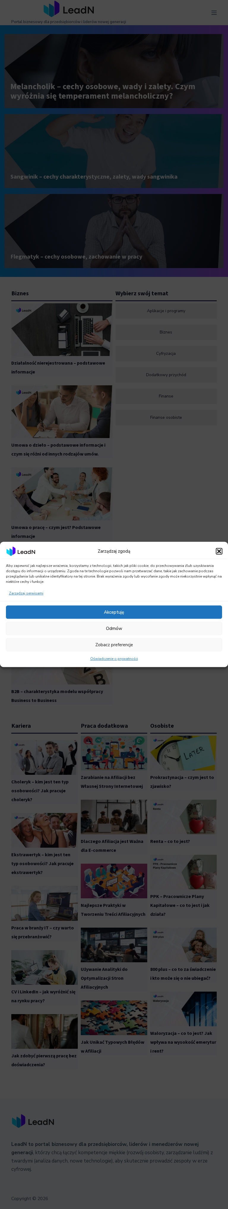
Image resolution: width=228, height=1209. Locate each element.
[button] (219, 551)
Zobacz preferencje (114, 645)
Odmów (114, 628)
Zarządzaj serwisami (26, 593)
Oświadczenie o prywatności (114, 659)
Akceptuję (114, 612)
